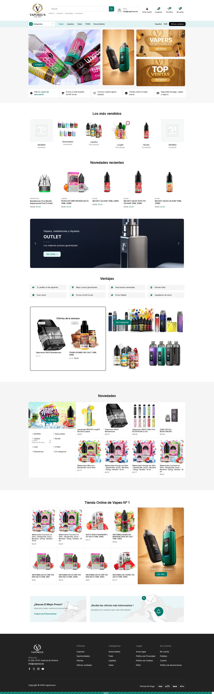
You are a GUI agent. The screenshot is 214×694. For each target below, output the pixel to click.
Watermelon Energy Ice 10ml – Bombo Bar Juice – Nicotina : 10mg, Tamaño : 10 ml (144, 467)
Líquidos (64, 198)
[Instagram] (38, 669)
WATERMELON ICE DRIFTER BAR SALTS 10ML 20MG (70, 576)
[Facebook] (29, 669)
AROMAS (37, 434)
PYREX (57, 447)
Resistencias (34, 198)
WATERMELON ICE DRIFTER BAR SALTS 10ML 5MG (43, 576)
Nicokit (95, 198)
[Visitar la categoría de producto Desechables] (67, 129)
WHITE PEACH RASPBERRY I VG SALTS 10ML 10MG (97, 536)
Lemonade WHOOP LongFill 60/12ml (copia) (88, 430)
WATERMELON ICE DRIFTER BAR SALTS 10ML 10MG (97, 576)
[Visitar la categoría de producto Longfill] (120, 130)
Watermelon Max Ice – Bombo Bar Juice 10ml (86, 466)
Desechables (60, 434)
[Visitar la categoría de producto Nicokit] (146, 130)
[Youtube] (43, 669)
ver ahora (52, 420)
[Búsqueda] (111, 8)
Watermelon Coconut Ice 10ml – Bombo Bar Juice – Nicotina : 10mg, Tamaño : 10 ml (70, 538)
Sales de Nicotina (41, 442)
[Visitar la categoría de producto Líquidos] (93, 129)
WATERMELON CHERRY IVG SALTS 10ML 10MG (124, 576)
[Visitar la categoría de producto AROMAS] (41, 130)
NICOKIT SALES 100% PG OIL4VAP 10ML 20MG (135, 202)
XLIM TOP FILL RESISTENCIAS (166, 430)
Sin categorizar (60, 452)
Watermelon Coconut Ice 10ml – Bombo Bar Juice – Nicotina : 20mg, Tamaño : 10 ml (171, 468)
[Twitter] (34, 669)
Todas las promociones (45, 614)
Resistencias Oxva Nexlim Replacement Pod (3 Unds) (41, 202)
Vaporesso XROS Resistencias (48, 352)
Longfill (41, 440)
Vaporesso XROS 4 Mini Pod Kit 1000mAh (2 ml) (143, 430)
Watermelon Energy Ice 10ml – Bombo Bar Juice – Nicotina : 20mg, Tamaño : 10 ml (117, 467)
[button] (147, 10)
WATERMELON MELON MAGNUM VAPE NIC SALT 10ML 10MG (123, 537)
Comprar (39, 64)
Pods (36, 447)
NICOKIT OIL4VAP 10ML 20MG (106, 201)
